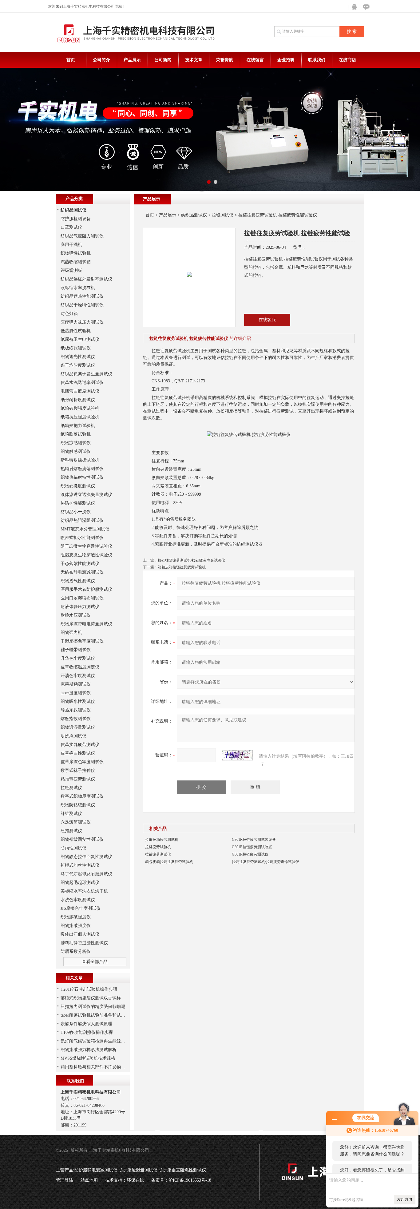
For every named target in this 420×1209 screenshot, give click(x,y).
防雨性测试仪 (73, 848)
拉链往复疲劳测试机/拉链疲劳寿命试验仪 (191, 560)
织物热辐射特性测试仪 (82, 477)
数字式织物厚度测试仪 (82, 796)
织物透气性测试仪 (78, 580)
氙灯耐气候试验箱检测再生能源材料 (95, 1041)
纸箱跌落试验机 (76, 434)
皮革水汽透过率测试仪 (82, 382)
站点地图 (89, 1180)
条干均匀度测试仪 (78, 365)
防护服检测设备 (76, 218)
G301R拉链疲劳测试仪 (250, 854)
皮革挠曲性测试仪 (78, 753)
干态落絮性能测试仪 (80, 563)
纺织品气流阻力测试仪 (82, 236)
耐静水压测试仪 (76, 615)
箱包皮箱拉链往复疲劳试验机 (182, 567)
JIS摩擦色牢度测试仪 (81, 908)
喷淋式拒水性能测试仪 (82, 537)
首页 (70, 60)
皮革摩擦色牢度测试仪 (82, 762)
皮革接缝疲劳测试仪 (80, 744)
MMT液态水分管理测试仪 (85, 529)
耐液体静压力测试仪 (80, 606)
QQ (353, 7)
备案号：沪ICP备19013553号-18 (181, 1180)
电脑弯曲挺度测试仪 (80, 391)
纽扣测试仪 (71, 830)
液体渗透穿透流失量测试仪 (86, 494)
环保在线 (135, 1180)
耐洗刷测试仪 (73, 736)
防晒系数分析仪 (76, 951)
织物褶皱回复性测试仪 (82, 839)
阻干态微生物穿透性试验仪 (86, 546)
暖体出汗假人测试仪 (80, 934)
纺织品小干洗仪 (76, 512)
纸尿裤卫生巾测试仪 (80, 339)
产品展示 (132, 60)
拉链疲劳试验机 (158, 847)
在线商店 (347, 60)
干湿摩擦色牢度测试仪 (82, 641)
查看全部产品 (95, 961)
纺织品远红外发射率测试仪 (86, 279)
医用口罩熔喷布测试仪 (82, 598)
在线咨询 (365, 7)
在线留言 (255, 60)
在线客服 (267, 319)
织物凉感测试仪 (76, 443)
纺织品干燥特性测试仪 (82, 305)
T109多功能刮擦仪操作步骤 (87, 1032)
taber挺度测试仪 (76, 693)
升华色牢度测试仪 (78, 658)
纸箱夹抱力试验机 (78, 425)
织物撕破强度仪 (76, 925)
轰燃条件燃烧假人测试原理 (86, 1024)
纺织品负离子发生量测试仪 (86, 374)
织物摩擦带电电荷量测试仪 (86, 624)
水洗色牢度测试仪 (78, 899)
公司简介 (101, 60)
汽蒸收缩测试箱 (76, 262)
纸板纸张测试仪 (76, 348)
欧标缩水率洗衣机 (78, 287)
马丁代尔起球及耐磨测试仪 (86, 874)
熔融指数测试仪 (76, 718)
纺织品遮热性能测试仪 (82, 296)
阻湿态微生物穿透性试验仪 (86, 555)
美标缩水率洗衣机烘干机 (84, 891)
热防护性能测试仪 (78, 503)
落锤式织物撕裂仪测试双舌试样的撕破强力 (101, 998)
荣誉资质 (224, 60)
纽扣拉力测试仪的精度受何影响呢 (93, 1006)
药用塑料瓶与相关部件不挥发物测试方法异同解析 (108, 1067)
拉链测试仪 (222, 215)
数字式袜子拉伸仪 (78, 770)
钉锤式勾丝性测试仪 (80, 865)
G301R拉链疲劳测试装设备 (254, 839)
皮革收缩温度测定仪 (80, 667)
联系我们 (316, 60)
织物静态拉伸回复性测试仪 (86, 856)
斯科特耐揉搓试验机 (80, 460)
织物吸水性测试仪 (78, 701)
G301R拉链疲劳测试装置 (252, 847)
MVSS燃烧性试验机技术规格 (88, 1058)
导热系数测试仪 (76, 710)
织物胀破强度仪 (76, 917)
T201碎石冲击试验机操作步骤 (89, 989)
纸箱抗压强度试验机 (80, 417)
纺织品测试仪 (194, 215)
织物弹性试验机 (76, 253)
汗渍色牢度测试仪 (78, 675)
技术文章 (193, 60)
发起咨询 (404, 1199)
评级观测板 (71, 270)
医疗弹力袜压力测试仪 (82, 322)
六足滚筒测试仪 (76, 822)
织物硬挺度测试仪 (78, 486)
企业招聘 (286, 60)
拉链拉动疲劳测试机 (161, 839)
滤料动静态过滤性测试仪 (84, 943)
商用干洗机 (71, 244)
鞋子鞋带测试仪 (76, 649)
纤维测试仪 (71, 813)
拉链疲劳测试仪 (158, 854)
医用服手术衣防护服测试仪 (86, 589)
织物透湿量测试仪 (78, 727)
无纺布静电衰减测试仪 (82, 572)
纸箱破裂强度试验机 (80, 408)
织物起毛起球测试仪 (80, 882)
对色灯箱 (69, 313)
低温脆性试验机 (76, 330)
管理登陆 (64, 1180)
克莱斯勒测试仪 (76, 684)
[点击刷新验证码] (237, 755)
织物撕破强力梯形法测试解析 (89, 1049)
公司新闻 (163, 60)
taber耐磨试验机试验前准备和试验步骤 (97, 1015)
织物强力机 (71, 632)
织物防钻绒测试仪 (78, 805)
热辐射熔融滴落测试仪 (82, 468)
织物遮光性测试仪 (78, 356)
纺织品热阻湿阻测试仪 (82, 520)
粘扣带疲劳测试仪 (78, 779)
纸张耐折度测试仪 (78, 399)
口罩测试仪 (71, 227)
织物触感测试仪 (76, 451)
